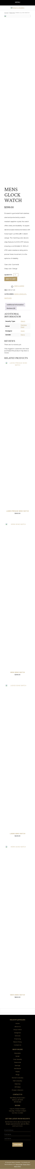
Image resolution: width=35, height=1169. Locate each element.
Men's (23, 335)
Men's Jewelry (20, 294)
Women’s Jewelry (17, 1078)
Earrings (17, 1065)
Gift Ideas (17, 1087)
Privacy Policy (26, 1164)
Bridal (17, 1056)
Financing (17, 1039)
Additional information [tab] (15, 305)
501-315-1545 (17, 1102)
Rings (17, 1074)
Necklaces (17, 1068)
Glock (22, 331)
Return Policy (17, 1042)
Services (17, 1035)
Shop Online (17, 1029)
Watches (12, 12)
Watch (23, 321)
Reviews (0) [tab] (11, 308)
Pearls (18, 1071)
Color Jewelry (17, 1059)
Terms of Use (19, 1164)
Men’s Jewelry (17, 1081)
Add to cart (11, 279)
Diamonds (17, 1062)
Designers (17, 1032)
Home (6, 12)
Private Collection (17, 1090)
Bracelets (17, 1053)
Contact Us (17, 1045)
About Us (18, 1026)
